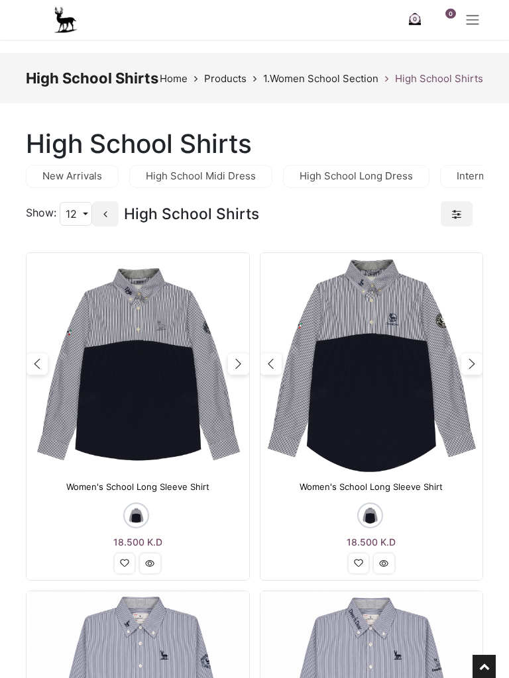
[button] (125, 563)
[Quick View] (150, 563)
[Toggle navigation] (472, 19)
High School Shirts (439, 78)
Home (174, 78)
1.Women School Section (320, 78)
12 (73, 213)
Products (225, 78)
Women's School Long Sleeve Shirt (137, 487)
